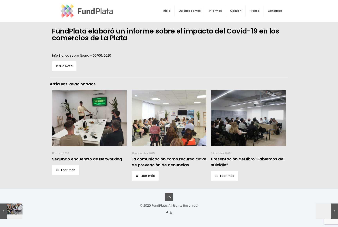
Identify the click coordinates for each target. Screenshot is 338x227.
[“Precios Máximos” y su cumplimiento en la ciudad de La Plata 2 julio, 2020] (11, 211)
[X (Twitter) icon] (171, 213)
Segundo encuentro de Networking (87, 159)
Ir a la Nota (64, 66)
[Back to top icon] (169, 197)
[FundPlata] (86, 11)
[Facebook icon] (166, 213)
